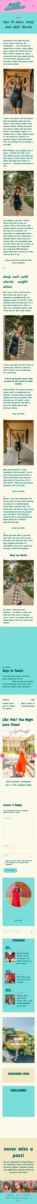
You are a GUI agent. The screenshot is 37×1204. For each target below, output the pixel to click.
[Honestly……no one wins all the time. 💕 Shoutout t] (31, 1186)
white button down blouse (13, 475)
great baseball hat (24, 517)
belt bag (21, 485)
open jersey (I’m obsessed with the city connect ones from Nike (18, 511)
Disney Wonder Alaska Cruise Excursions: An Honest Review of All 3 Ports (24, 958)
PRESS (18, 1195)
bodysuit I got (12, 220)
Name (7, 846)
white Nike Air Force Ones (14, 480)
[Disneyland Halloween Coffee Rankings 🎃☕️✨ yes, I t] (18, 1186)
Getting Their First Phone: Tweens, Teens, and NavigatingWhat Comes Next (24, 1001)
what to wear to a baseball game (28, 703)
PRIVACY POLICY (26, 1195)
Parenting (20, 993)
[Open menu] (33, 6)
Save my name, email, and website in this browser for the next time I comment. (19, 862)
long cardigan (9, 543)
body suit (9, 400)
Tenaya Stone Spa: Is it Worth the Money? (8, 704)
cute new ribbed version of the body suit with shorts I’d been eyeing (18, 155)
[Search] (31, 931)
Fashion (18, 17)
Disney (19, 950)
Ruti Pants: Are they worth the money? (23, 979)
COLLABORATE (10, 1195)
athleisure (21, 59)
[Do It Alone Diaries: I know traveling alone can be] (6, 1186)
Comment (8, 818)
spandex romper (10, 300)
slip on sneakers (21, 397)
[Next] (34, 755)
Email (7, 855)
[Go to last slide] (2, 755)
